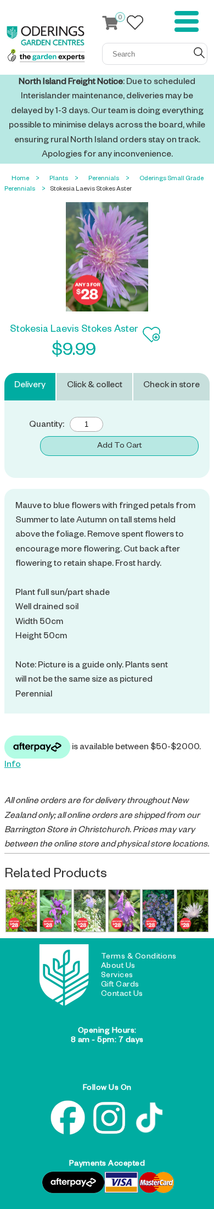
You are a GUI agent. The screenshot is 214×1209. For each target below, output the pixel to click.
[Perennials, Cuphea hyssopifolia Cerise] (21, 911)
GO (199, 52)
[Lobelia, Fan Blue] (55, 911)
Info (12, 766)
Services (117, 976)
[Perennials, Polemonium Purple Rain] (89, 911)
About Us (118, 966)
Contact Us (122, 994)
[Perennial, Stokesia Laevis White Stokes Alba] (193, 911)
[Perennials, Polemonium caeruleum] (158, 911)
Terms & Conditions (139, 957)
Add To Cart (119, 446)
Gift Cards (120, 985)
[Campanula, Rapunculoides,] (124, 911)
